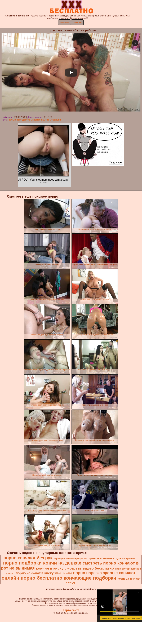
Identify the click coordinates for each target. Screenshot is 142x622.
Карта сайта (71, 610)
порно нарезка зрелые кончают (104, 573)
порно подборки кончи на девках (42, 563)
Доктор (26, 119)
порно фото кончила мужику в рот (70, 559)
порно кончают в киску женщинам (44, 573)
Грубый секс (14, 119)
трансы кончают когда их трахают (113, 558)
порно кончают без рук (27, 557)
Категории (64, 22)
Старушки (55, 119)
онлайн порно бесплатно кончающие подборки (59, 578)
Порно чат (77, 22)
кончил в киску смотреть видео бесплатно (75, 568)
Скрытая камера (40, 119)
